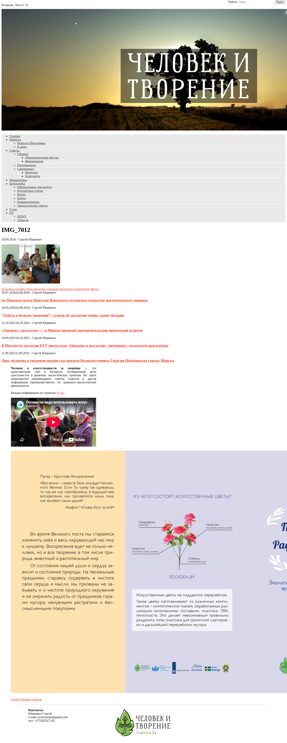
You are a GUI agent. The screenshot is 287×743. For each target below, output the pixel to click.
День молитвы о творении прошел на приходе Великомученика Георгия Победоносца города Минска (88, 361)
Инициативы (18, 180)
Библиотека (17, 183)
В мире (22, 146)
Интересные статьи (30, 190)
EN (11, 213)
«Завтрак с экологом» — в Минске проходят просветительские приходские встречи (72, 330)
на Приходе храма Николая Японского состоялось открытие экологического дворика (75, 300)
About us (23, 220)
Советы (14, 150)
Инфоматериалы (28, 202)
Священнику (25, 169)
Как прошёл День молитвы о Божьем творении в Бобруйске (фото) (50, 289)
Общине (22, 154)
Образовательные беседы (42, 157)
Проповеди (32, 176)
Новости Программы (31, 143)
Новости (15, 139)
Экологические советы (32, 205)
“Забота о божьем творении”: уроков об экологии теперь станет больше (63, 315)
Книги (21, 198)
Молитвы (31, 172)
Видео (21, 194)
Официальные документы (34, 187)
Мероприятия (34, 161)
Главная (14, 136)
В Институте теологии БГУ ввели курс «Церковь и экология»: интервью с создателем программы (85, 345)
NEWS (21, 216)
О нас (13, 209)
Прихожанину (26, 165)
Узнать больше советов (26, 699)
